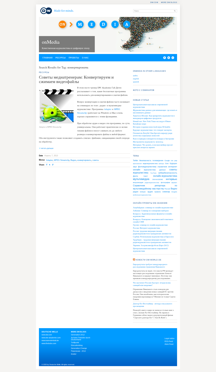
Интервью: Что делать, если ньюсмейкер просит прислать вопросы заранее (153, 146)
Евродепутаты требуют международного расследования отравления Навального (150, 265)
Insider (73, 354)
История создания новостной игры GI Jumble (151, 127)
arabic (135, 75)
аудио (150, 192)
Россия (167, 189)
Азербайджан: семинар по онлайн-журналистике (153, 207)
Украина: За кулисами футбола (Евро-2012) (151, 245)
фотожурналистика (147, 166)
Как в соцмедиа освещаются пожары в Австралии (153, 138)
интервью (171, 179)
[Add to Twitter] (49, 165)
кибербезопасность (167, 173)
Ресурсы (60, 58)
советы (95, 160)
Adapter (107, 109)
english (136, 78)
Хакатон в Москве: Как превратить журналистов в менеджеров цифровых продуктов (154, 116)
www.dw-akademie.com (51, 338)
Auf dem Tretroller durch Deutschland (80, 339)
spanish (136, 81)
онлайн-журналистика (165, 176)
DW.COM (154, 2)
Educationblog (77, 345)
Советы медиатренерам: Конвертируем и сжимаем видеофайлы (76, 79)
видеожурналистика (150, 163)
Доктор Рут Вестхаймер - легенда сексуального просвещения (152, 304)
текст (145, 176)
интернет (172, 166)
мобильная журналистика (142, 195)
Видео (73, 160)
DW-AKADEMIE (157, 179)
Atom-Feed (169, 344)
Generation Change (79, 348)
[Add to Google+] (53, 165)
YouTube (153, 173)
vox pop (174, 160)
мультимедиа (141, 179)
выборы (161, 163)
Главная (47, 58)
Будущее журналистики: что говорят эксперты (152, 130)
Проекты (74, 58)
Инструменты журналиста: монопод (148, 141)
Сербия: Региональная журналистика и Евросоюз (153, 236)
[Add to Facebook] (164, 58)
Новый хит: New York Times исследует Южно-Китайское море (152, 122)
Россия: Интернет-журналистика (146, 228)
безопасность (145, 160)
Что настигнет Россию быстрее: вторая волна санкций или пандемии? (152, 284)
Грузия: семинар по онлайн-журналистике (150, 225)
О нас (85, 58)
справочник (162, 167)
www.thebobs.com (49, 343)
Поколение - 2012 (78, 351)
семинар (166, 192)
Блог (167, 163)
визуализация (138, 182)
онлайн (136, 169)
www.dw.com (47, 335)
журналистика (140, 172)
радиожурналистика (152, 182)
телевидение (157, 160)
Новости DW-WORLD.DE (148, 260)
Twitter (135, 161)
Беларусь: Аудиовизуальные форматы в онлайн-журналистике (152, 214)
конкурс (143, 192)
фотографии (165, 182)
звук (135, 167)
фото (135, 176)
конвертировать (84, 160)
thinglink (174, 192)
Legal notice (169, 338)
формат (174, 182)
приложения (137, 163)
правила (157, 192)
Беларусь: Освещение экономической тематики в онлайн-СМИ (153, 220)
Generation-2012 (78, 335)
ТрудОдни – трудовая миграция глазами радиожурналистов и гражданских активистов (152, 241)
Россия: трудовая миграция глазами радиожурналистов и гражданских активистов (152, 232)
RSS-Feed (169, 341)
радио (135, 192)
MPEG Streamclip (61, 160)
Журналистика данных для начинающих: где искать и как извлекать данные (155, 111)
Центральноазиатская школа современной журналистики (150, 105)
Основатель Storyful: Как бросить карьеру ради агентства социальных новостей (152, 134)
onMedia (51, 41)
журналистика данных (154, 170)
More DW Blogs (169, 2)
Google (167, 160)
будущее (173, 163)
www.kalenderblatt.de (50, 340)
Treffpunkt (75, 343)
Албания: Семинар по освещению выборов (151, 210)
